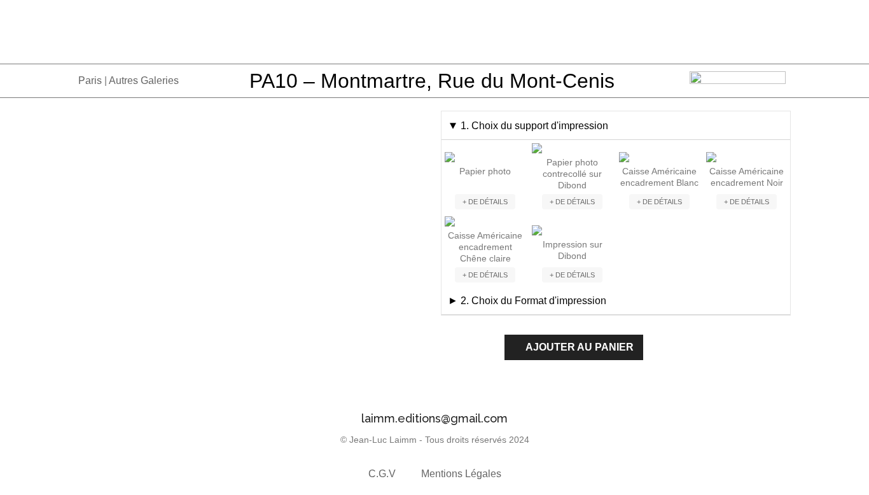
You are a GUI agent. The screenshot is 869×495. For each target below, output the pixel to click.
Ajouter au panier (579, 347)
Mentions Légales (461, 473)
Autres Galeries (144, 80)
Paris (90, 80)
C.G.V (382, 473)
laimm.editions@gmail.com (434, 418)
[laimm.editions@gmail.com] (434, 392)
